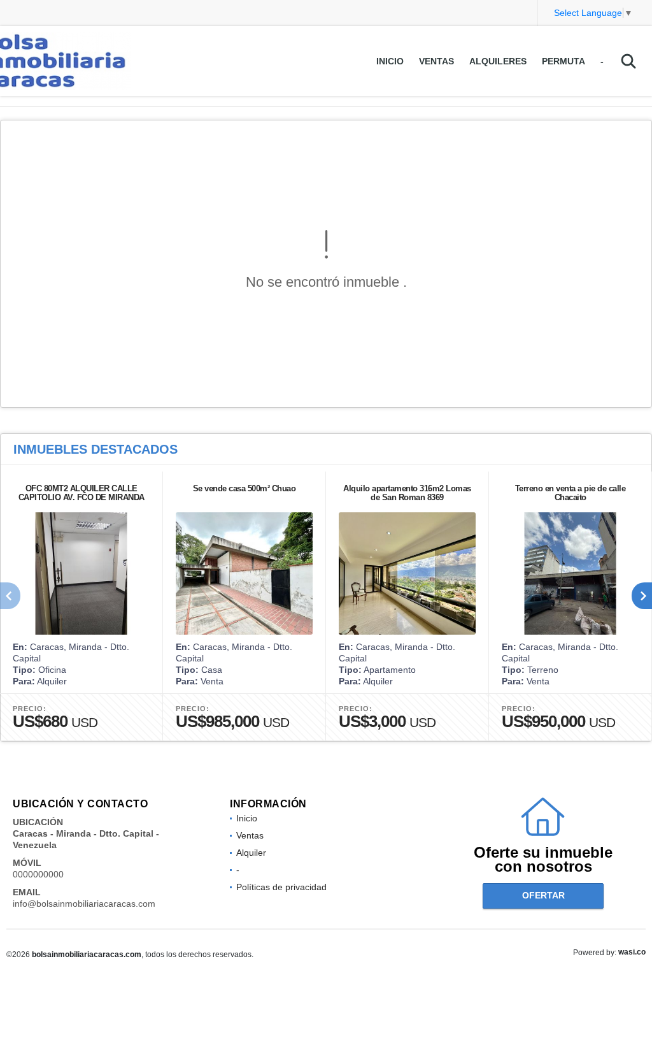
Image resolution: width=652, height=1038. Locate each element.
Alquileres (498, 61)
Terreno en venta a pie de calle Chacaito (570, 493)
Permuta (563, 61)
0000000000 (38, 874)
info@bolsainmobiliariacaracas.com (84, 903)
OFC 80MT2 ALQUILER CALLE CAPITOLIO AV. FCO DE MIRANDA (81, 493)
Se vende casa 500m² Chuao (244, 488)
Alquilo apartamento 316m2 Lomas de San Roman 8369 (407, 493)
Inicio (390, 61)
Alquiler (251, 852)
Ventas (436, 61)
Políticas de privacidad (281, 887)
